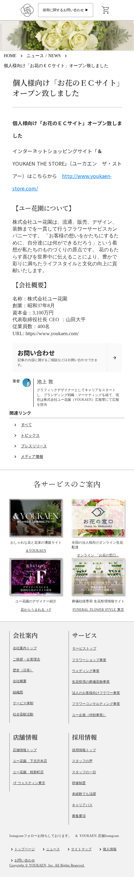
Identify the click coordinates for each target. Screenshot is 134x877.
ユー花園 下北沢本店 (30, 761)
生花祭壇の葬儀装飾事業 (91, 681)
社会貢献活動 (23, 714)
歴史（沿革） (23, 670)
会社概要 (19, 681)
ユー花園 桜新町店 (28, 772)
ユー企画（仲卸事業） (89, 715)
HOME (10, 55)
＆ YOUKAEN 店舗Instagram (97, 836)
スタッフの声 (82, 761)
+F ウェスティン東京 (29, 783)
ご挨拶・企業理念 (26, 659)
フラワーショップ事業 (89, 660)
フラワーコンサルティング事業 (96, 704)
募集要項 (79, 816)
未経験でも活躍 (84, 794)
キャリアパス (82, 805)
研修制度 (79, 783)
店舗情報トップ (25, 750)
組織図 (18, 692)
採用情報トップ (84, 750)
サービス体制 (23, 703)
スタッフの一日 (84, 772)
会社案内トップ (25, 648)
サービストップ (84, 648)
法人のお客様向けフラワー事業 (96, 693)
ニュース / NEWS (43, 55)
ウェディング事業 (85, 671)
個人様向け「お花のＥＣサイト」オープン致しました (56, 65)
